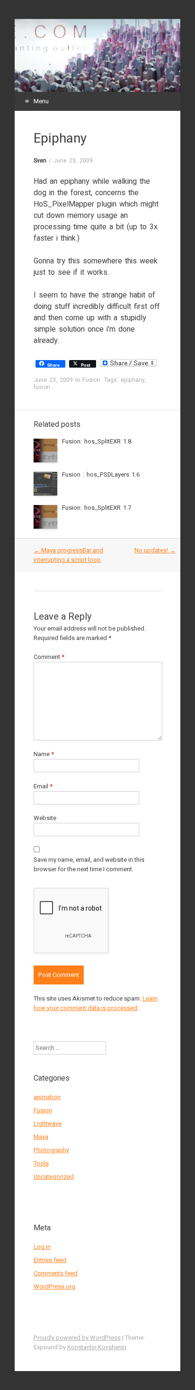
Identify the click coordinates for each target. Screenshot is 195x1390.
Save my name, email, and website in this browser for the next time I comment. (89, 864)
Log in (42, 1246)
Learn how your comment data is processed (96, 1003)
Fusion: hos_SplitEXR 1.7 (96, 507)
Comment (49, 656)
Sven (40, 160)
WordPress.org (54, 1286)
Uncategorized (54, 1176)
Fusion (91, 380)
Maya (41, 1136)
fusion (42, 387)
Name (44, 753)
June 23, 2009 (73, 160)
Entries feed (50, 1259)
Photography (51, 1150)
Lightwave (48, 1123)
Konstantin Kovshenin (96, 1347)
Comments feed (56, 1273)
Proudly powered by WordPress (77, 1337)
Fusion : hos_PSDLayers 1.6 (101, 474)
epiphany (133, 380)
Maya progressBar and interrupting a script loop (68, 555)
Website (45, 817)
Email (43, 786)
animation (47, 1096)
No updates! (155, 550)
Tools (41, 1163)
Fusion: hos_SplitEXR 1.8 (96, 441)
